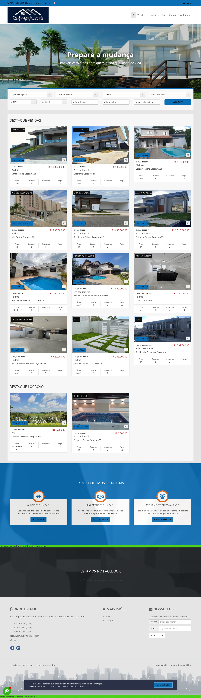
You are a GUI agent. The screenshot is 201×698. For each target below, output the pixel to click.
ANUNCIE (37, 519)
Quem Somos (169, 15)
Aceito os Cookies (163, 685)
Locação (153, 15)
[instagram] (18, 647)
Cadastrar (156, 635)
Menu (188, 3)
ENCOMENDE (99, 519)
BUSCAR (179, 102)
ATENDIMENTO (161, 519)
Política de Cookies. (75, 686)
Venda (141, 15)
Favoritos (44, 3)
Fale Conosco (185, 15)
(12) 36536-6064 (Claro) (20, 3)
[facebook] (12, 647)
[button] (31, 94)
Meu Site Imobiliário (182, 665)
